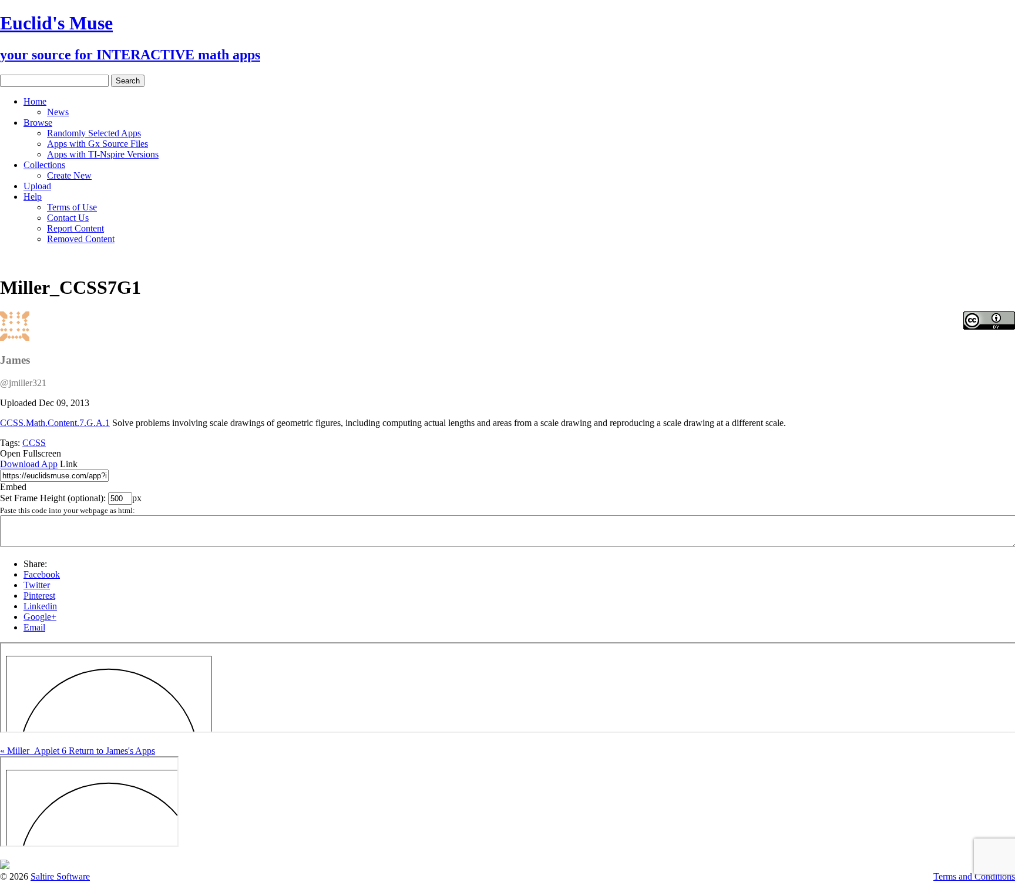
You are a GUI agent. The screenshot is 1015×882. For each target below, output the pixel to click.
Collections (44, 165)
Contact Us (68, 218)
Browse (37, 123)
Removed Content (81, 239)
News (58, 112)
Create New (69, 175)
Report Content (75, 228)
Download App (29, 464)
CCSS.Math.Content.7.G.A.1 (55, 423)
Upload (37, 186)
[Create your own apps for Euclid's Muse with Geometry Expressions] (4, 866)
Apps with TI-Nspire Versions (103, 154)
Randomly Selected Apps (94, 133)
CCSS (34, 443)
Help (32, 197)
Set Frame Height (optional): (54, 498)
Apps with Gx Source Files (97, 144)
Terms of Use (72, 207)
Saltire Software (60, 876)
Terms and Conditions (974, 876)
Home (34, 101)
